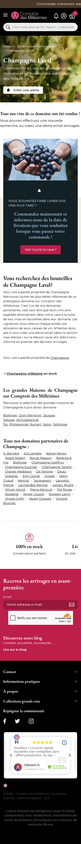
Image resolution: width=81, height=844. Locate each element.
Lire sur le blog (15, 649)
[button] (29, 546)
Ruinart (35, 424)
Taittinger (60, 424)
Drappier (11, 476)
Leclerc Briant (63, 485)
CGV (47, 798)
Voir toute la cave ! (40, 250)
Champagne (59, 358)
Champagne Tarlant (57, 467)
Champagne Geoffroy (48, 462)
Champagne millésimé (25, 374)
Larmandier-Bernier (33, 485)
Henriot (23, 480)
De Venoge (44, 471)
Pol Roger (64, 489)
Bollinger (10, 415)
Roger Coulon (33, 494)
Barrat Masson (41, 458)
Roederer (12, 494)
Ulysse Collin (14, 499)
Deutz (61, 471)
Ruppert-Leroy (60, 494)
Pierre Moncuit (41, 489)
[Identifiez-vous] (64, 16)
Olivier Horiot (15, 489)
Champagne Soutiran (21, 467)
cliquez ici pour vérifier (23, 788)
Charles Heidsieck (18, 471)
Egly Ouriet (31, 476)
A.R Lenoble (32, 453)
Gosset (49, 476)
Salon (47, 424)
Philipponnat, (19, 424)
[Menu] (5, 15)
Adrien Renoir (56, 453)
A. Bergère (11, 453)
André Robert (15, 458)
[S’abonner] (71, 604)
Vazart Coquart (40, 499)
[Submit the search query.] (8, 27)
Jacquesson (42, 480)
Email (7, 597)
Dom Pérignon (30, 415)
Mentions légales (29, 798)
